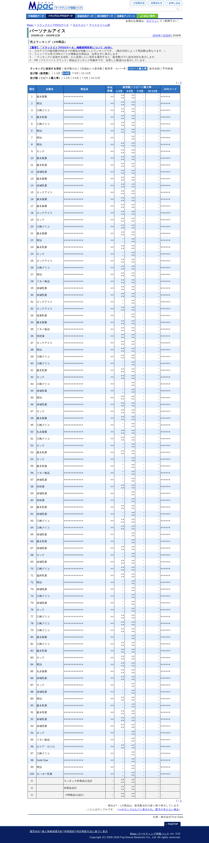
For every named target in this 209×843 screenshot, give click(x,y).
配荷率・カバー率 (115, 68)
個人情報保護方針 (52, 831)
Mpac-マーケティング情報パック (149, 833)
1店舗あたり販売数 (91, 68)
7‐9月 (75, 73)
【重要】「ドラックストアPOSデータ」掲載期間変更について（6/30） (71, 47)
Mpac (30, 25)
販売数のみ (70, 68)
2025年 (167, 35)
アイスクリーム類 (99, 25)
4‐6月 (76, 78)
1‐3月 (57, 73)
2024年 (157, 35)
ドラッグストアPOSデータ (53, 25)
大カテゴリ (79, 25)
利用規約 (69, 831)
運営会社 (35, 831)
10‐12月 (86, 73)
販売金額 (154, 68)
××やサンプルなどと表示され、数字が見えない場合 (148, 809)
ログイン (151, 21)
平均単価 (167, 68)
